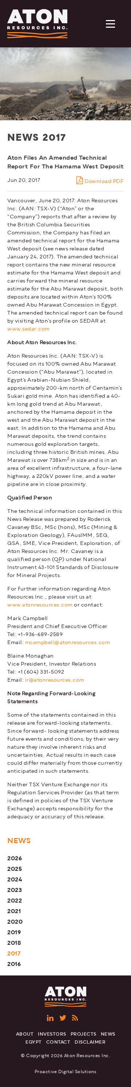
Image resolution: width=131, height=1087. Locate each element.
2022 (14, 900)
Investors (52, 1034)
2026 (14, 858)
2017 (14, 953)
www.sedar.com (28, 329)
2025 (14, 869)
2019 (14, 932)
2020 (15, 922)
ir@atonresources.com (54, 680)
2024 (14, 879)
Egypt (33, 1042)
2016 (14, 964)
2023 (14, 890)
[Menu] (111, 24)
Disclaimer (90, 1042)
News (108, 1034)
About (25, 1034)
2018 (14, 943)
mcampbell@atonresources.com (67, 642)
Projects (83, 1034)
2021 (14, 911)
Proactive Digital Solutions (66, 1072)
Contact (58, 1042)
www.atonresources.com (40, 605)
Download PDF (103, 181)
